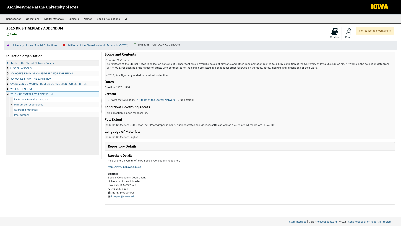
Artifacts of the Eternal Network (156, 99)
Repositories (13, 18)
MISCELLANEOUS (21, 68)
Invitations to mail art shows (31, 99)
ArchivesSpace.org (326, 221)
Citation (334, 37)
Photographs (21, 114)
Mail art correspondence (28, 104)
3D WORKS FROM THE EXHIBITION (31, 78)
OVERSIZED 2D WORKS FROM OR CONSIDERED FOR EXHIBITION (48, 83)
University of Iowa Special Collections (34, 45)
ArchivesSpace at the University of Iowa (42, 7)
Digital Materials (54, 18)
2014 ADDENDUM (21, 89)
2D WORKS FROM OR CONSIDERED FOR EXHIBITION (41, 73)
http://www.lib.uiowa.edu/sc (124, 166)
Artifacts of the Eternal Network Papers (30, 63)
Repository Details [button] (122, 146)
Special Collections (108, 18)
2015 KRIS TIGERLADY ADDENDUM (31, 94)
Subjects (74, 18)
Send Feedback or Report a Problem (369, 221)
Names (88, 18)
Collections (32, 18)
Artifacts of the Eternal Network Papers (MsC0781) (98, 45)
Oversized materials (26, 109)
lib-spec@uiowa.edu (123, 196)
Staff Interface (297, 221)
